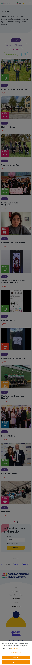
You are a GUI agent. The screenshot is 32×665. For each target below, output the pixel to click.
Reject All (16, 657)
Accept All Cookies (16, 662)
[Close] (29, 644)
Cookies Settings (16, 652)
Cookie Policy (15, 648)
